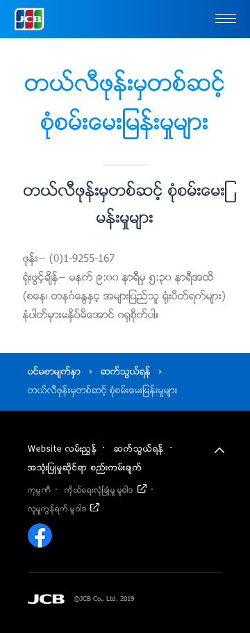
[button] (225, 19)
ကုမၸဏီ (39, 490)
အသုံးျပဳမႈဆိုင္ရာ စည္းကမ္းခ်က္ (85, 468)
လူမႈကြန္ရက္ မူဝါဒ (57, 509)
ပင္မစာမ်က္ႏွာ (54, 372)
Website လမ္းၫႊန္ (62, 449)
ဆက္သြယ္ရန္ (126, 372)
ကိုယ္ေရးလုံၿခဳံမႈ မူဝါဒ (99, 490)
